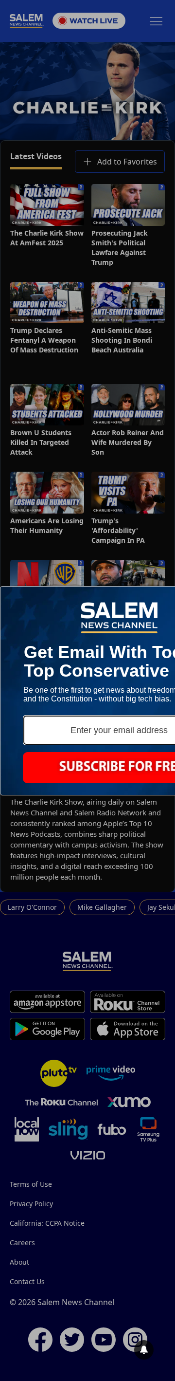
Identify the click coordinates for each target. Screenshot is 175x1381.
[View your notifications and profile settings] (144, 1350)
